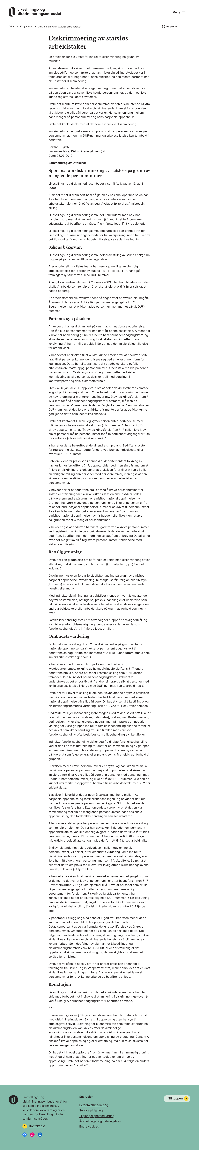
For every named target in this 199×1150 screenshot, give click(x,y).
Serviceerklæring (91, 1110)
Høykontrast (173, 26)
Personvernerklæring (93, 1105)
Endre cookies (89, 1126)
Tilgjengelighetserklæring (96, 1116)
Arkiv (11, 26)
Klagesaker (26, 26)
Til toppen (175, 1098)
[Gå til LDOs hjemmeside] (35, 15)
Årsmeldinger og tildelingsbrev (100, 1121)
